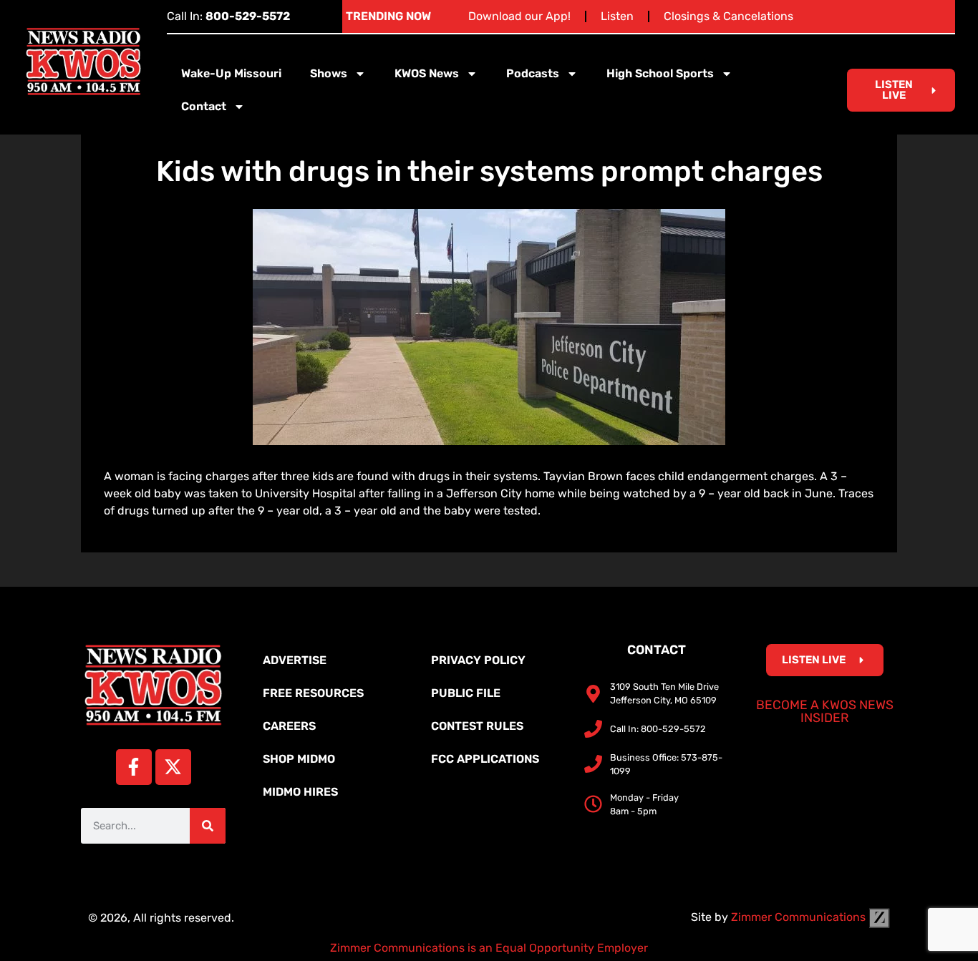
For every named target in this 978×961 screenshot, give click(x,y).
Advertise (294, 660)
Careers (289, 726)
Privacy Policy (478, 660)
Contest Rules (477, 726)
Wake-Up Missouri (231, 73)
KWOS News (426, 73)
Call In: (228, 16)
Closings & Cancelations (728, 16)
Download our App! (519, 16)
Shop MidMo (299, 759)
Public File (465, 693)
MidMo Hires (300, 792)
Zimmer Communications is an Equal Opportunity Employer (489, 948)
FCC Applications (485, 759)
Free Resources (313, 693)
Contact (203, 106)
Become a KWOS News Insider (825, 711)
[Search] (208, 826)
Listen (617, 16)
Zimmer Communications (799, 917)
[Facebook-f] (134, 767)
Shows (328, 73)
